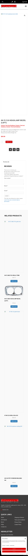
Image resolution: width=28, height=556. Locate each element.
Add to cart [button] (14, 281)
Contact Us (3, 526)
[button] (24, 15)
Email (6, 190)
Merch (2, 522)
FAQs (2, 524)
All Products (4, 519)
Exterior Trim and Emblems (8, 125)
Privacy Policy (18, 522)
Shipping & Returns (19, 517)
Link (23, 1)
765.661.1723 (5, 509)
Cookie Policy (18, 524)
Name (6, 185)
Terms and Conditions (20, 519)
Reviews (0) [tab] (6, 161)
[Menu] (26, 6)
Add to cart (9, 141)
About (2, 517)
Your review (7, 178)
